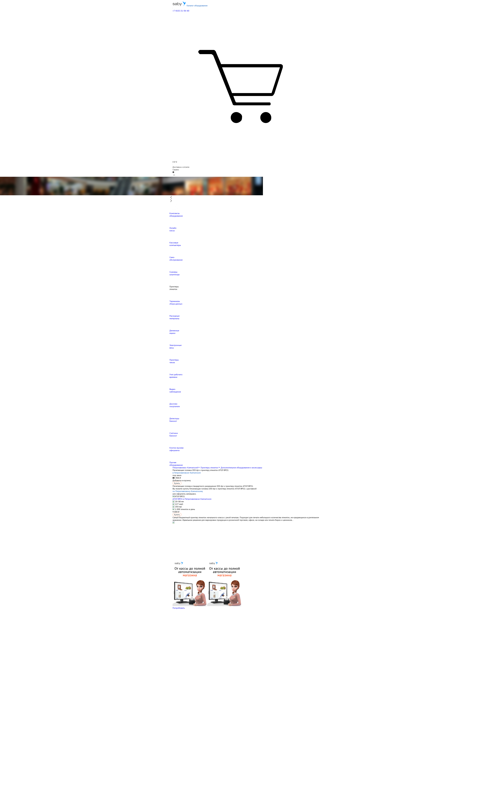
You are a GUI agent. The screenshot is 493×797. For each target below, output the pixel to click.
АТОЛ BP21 (192, 499)
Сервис (176, 169)
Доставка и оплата (181, 167)
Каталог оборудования (196, 5)
